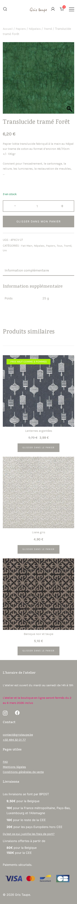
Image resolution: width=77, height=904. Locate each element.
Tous (59, 245)
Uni (5, 250)
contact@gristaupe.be (18, 734)
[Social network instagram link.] (5, 712)
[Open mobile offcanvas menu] (71, 9)
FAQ (5, 762)
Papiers (21, 29)
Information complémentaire (27, 270)
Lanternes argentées (38, 431)
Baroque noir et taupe (38, 634)
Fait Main (26, 245)
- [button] (15, 206)
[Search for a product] (5, 9)
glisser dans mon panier (38, 221)
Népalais (35, 29)
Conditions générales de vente (23, 772)
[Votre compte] (53, 9)
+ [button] (62, 206)
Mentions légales (14, 767)
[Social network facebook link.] (17, 712)
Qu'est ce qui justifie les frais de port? (29, 834)
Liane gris (38, 532)
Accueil (8, 29)
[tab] (38, 270)
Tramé (48, 29)
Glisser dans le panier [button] (38, 447)
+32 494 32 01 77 (14, 739)
